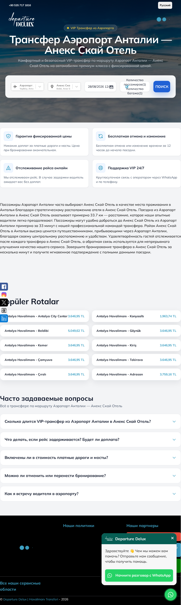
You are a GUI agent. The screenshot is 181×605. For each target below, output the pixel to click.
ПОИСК (161, 86)
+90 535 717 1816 (20, 5)
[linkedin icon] (4, 318)
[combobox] (17, 86)
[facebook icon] (4, 287)
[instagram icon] (4, 294)
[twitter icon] (4, 302)
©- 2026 (34, 599)
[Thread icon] (4, 310)
